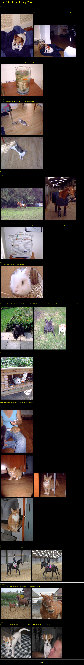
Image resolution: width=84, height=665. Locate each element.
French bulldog (19, 303)
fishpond (15, 402)
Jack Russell (5, 12)
